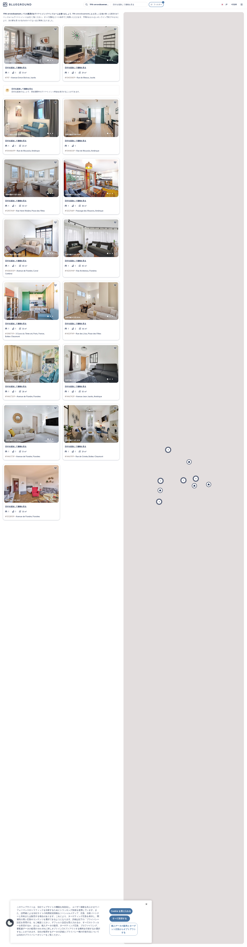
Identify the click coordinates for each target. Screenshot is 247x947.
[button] (160, 481)
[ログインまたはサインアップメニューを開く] (241, 4)
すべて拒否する (119, 918)
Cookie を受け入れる (121, 911)
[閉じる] (146, 904)
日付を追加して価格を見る (16, 67)
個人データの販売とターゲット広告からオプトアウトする (123, 929)
